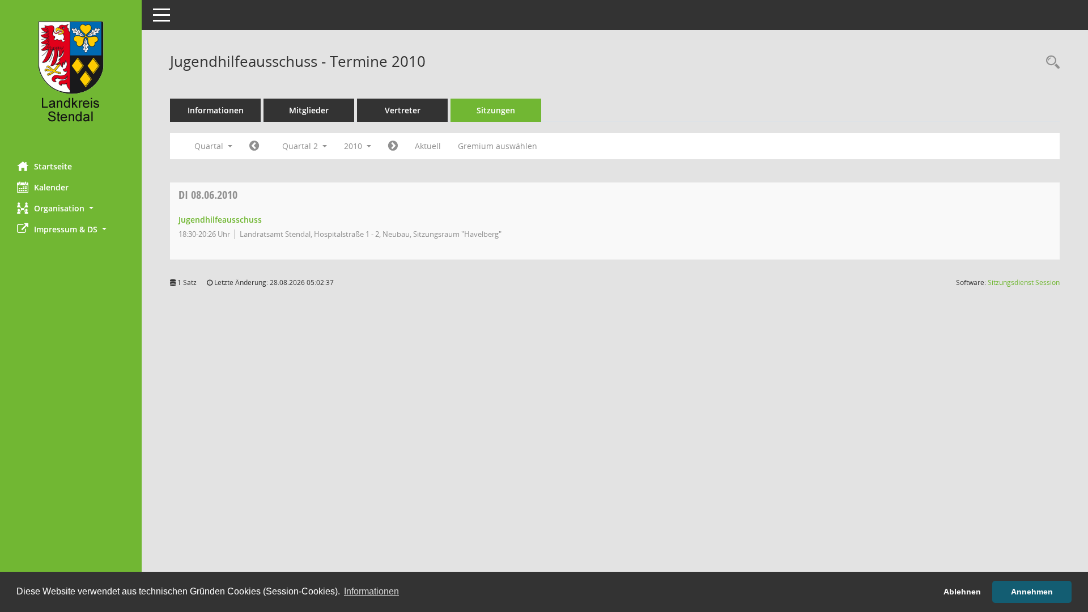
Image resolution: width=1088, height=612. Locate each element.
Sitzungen (496, 110)
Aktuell (428, 146)
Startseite (53, 166)
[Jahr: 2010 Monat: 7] (393, 146)
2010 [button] (354, 146)
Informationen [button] (371, 591)
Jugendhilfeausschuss (220, 219)
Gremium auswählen (497, 146)
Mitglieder (309, 110)
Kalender (51, 187)
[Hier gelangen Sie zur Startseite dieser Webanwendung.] (71, 76)
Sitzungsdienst (1024, 282)
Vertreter (402, 110)
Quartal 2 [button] (301, 146)
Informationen (216, 110)
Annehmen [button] (1032, 591)
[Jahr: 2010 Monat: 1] (254, 146)
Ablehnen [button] (962, 591)
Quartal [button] (210, 146)
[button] (71, 208)
